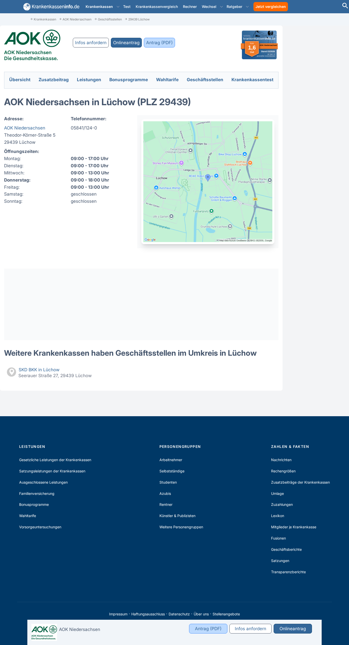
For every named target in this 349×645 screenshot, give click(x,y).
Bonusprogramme (34, 504)
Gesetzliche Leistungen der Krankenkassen (55, 460)
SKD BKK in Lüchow (39, 369)
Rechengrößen (283, 471)
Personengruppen (180, 446)
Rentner (165, 504)
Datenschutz (179, 614)
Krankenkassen (99, 6)
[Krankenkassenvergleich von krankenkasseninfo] (50, 6)
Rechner (190, 6)
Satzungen (280, 560)
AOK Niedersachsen (24, 127)
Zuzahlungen (282, 504)
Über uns (201, 614)
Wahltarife (27, 515)
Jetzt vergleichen (270, 6)
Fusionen (278, 538)
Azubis (165, 493)
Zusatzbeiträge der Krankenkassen (300, 482)
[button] (118, 7)
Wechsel (209, 6)
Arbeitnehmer (170, 460)
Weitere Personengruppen (181, 527)
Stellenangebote (226, 614)
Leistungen (32, 446)
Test (127, 6)
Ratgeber (234, 6)
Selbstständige (171, 471)
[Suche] (345, 6)
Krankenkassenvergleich (157, 6)
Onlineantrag (126, 42)
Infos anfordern (91, 42)
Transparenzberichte (288, 572)
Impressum (118, 614)
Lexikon (277, 515)
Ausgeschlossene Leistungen (43, 482)
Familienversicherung (36, 493)
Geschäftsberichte (286, 549)
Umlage (277, 493)
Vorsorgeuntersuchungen (40, 527)
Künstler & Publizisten (177, 515)
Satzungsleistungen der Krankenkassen (52, 471)
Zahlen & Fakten (290, 446)
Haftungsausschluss (148, 614)
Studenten (168, 482)
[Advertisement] (141, 304)
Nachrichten (281, 460)
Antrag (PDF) (159, 42)
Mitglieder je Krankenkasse (293, 527)
